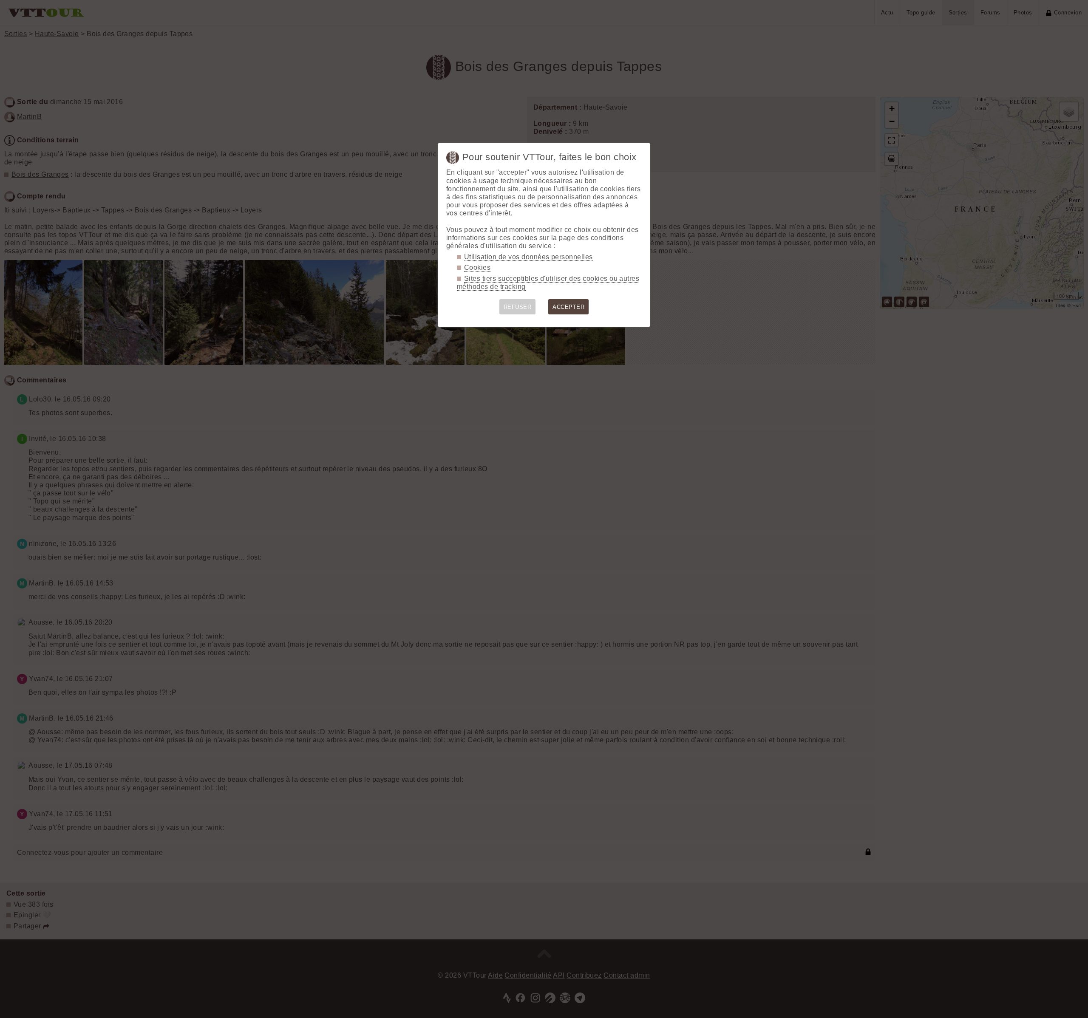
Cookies (477, 267)
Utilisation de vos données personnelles (528, 256)
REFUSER (517, 307)
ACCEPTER (568, 307)
